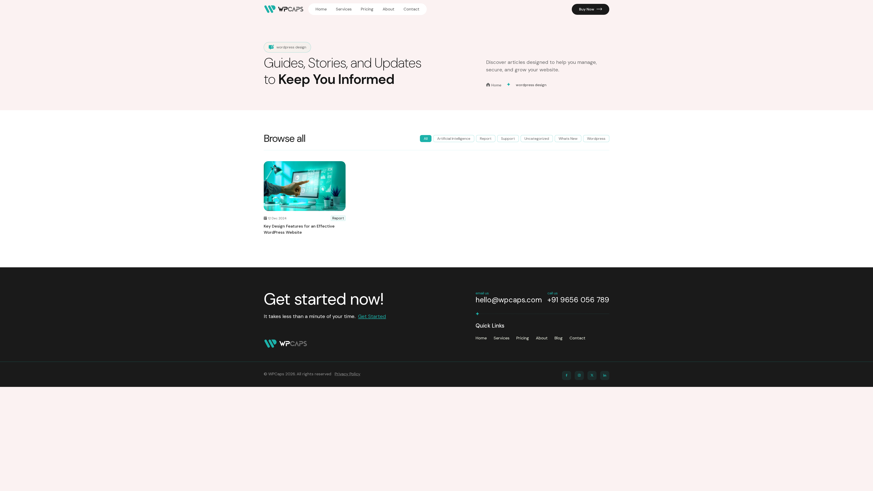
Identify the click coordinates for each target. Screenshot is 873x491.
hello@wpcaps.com (509, 300)
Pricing (367, 9)
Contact (411, 9)
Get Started (372, 316)
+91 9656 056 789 (578, 300)
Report (338, 218)
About (388, 9)
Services (344, 9)
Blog (558, 338)
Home (321, 9)
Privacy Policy (347, 374)
